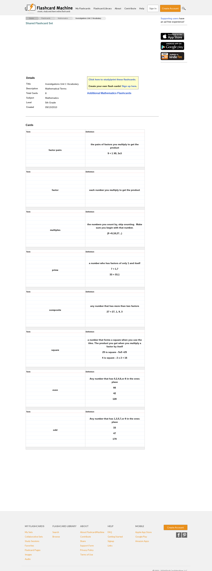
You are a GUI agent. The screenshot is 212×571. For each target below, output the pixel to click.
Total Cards (32, 93)
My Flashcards (83, 8)
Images (28, 554)
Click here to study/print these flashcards (112, 79)
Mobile (139, 526)
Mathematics (63, 18)
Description (32, 88)
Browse (56, 536)
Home (31, 18)
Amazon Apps (142, 541)
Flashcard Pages (32, 550)
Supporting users (170, 18)
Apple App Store (143, 532)
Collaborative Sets (34, 536)
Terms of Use (86, 554)
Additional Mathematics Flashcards (109, 93)
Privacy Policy (87, 550)
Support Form (87, 545)
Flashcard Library (103, 8)
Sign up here (129, 86)
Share (83, 541)
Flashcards (45, 18)
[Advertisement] (86, 50)
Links (110, 545)
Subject (30, 98)
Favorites (29, 545)
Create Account (170, 8)
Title (28, 84)
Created (30, 107)
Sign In (153, 8)
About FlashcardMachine (92, 532)
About (118, 8)
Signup (111, 541)
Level (29, 102)
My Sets (29, 532)
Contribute (130, 8)
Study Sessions (32, 541)
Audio (28, 559)
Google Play (141, 536)
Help (141, 8)
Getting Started (115, 536)
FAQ (110, 532)
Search (184, 8)
